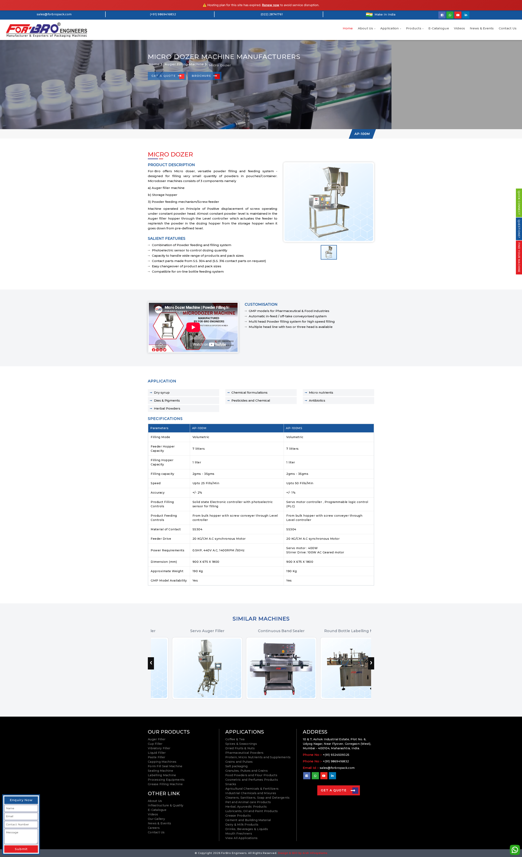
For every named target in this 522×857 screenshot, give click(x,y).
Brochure (201, 75)
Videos (459, 28)
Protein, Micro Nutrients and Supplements (258, 757)
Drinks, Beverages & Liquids (246, 829)
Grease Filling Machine (165, 784)
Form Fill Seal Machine (165, 766)
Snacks (230, 784)
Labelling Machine (162, 775)
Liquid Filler (157, 753)
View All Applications (241, 838)
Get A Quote (164, 75)
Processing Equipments (166, 780)
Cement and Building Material (248, 820)
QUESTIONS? (519, 229)
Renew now (270, 5)
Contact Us (508, 28)
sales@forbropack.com (54, 14)
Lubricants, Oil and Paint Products (251, 811)
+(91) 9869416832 (336, 761)
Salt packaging (236, 766)
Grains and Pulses (239, 762)
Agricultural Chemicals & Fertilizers (252, 788)
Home (348, 28)
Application (389, 28)
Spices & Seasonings (241, 744)
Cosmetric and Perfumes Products (251, 780)
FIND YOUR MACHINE (519, 257)
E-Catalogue (438, 28)
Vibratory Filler (159, 748)
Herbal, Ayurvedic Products (246, 806)
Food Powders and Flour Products (251, 775)
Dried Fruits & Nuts (240, 748)
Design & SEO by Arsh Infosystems (302, 853)
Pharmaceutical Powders (244, 753)
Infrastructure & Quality (165, 805)
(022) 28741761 (272, 14)
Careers (154, 828)
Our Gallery (156, 819)
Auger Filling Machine (185, 64)
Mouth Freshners (238, 833)
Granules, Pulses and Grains (246, 771)
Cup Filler (155, 744)
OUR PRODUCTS (169, 732)
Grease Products (238, 815)
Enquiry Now (21, 800)
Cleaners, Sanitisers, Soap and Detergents (257, 797)
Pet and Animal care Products (248, 802)
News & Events (482, 28)
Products (413, 28)
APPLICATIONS (244, 732)
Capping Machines (162, 762)
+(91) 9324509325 (336, 755)
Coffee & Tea (234, 739)
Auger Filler (156, 739)
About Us (365, 28)
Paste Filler (156, 757)
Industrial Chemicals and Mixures (250, 793)
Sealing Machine (160, 771)
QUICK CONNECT (519, 203)
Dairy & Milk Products (241, 824)
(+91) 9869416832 (163, 14)
